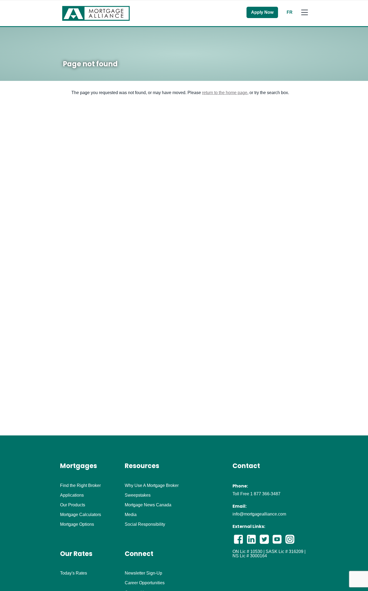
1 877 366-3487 (265, 494)
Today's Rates (73, 573)
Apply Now (262, 12)
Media (131, 515)
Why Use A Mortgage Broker (152, 485)
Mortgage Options (77, 524)
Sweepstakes (138, 495)
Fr (290, 12)
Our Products (72, 505)
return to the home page (224, 92)
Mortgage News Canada (148, 505)
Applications (72, 495)
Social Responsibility (145, 524)
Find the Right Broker (80, 485)
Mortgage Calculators (80, 515)
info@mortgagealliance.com (259, 514)
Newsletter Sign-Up (143, 573)
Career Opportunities (145, 583)
